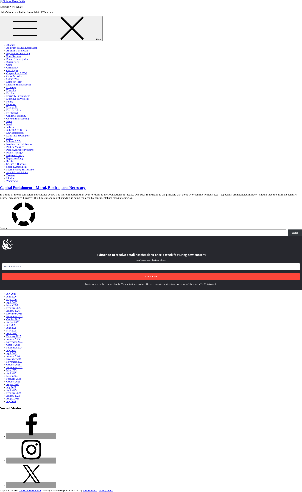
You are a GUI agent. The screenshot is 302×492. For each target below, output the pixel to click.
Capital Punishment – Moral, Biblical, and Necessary (43, 188)
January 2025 (13, 339)
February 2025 (13, 336)
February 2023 (13, 378)
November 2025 (14, 316)
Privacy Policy (106, 490)
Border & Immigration (17, 59)
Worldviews (12, 181)
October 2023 (13, 364)
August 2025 (12, 322)
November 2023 (14, 361)
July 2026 (11, 293)
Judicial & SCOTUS (16, 130)
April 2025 (11, 333)
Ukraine (10, 178)
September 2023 (14, 367)
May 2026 (11, 299)
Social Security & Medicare (20, 169)
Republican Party (14, 158)
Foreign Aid (12, 107)
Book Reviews (13, 56)
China (9, 64)
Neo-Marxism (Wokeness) (19, 144)
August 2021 (12, 398)
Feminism (11, 104)
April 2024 (11, 353)
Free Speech (12, 113)
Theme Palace (90, 490)
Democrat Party (14, 81)
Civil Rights (12, 70)
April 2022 (11, 390)
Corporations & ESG (16, 73)
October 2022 (13, 381)
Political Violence (15, 147)
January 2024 (13, 356)
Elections (10, 93)
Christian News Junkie (11, 6)
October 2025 (13, 319)
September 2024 (14, 347)
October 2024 (13, 344)
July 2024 (11, 350)
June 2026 (11, 296)
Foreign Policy (13, 110)
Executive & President (17, 98)
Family (9, 101)
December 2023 (14, 359)
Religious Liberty (15, 155)
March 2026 (12, 305)
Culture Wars (12, 79)
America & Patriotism (17, 50)
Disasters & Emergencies (18, 84)
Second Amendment (16, 166)
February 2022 (13, 393)
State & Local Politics (17, 172)
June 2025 (11, 327)
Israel (9, 124)
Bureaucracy (12, 62)
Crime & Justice (14, 76)
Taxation (10, 175)
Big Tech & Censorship (18, 53)
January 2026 (13, 310)
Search (3, 228)
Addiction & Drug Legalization (21, 47)
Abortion (10, 45)
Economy (11, 87)
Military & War (13, 141)
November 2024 (14, 342)
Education (11, 90)
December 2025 (14, 313)
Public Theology (14, 152)
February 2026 (13, 308)
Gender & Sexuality (16, 115)
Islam (9, 121)
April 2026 (11, 302)
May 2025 (11, 330)
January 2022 (13, 395)
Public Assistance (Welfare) (20, 149)
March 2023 (12, 376)
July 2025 (11, 325)
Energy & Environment (18, 96)
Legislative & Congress (18, 135)
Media (9, 138)
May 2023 (11, 370)
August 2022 (12, 384)
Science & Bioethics (16, 164)
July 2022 (11, 387)
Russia (9, 161)
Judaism (10, 127)
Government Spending (17, 118)
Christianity (12, 67)
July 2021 (11, 401)
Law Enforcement (15, 132)
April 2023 (11, 373)
